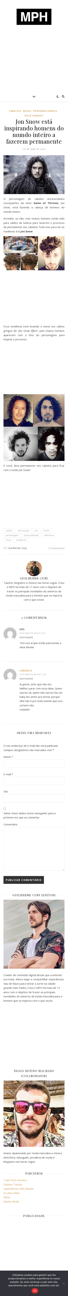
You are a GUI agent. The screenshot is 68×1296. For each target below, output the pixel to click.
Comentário (10, 824)
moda (27, 110)
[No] (63, 1283)
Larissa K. (26, 670)
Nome (8, 757)
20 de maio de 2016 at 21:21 (33, 633)
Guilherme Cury (17, 548)
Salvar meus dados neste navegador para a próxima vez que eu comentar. (29, 815)
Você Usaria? (34, 115)
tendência (21, 540)
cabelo (9, 530)
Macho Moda (11, 1201)
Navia (6, 1197)
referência (49, 535)
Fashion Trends (12, 1184)
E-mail (8, 774)
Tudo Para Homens (15, 1180)
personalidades (45, 110)
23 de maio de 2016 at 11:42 (33, 674)
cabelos (15, 110)
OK (35, 1290)
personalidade (31, 535)
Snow (8, 540)
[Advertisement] (34, 64)
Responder (26, 637)
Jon (36, 530)
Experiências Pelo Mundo (18, 1188)
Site (5, 791)
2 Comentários (56, 548)
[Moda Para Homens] (34, 17)
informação (23, 530)
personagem (12, 535)
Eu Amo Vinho (11, 1193)
